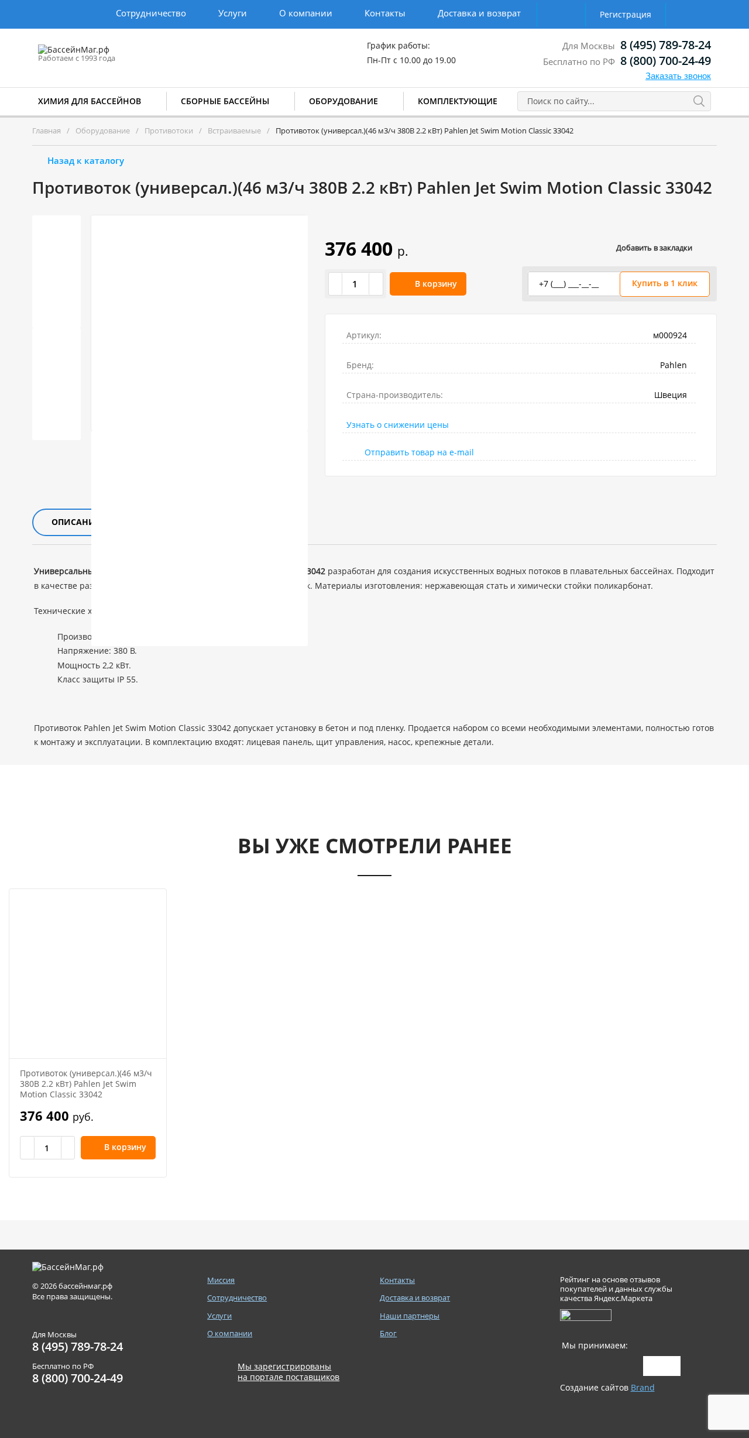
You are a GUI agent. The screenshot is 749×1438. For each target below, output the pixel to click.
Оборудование (343, 101)
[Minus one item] (336, 284)
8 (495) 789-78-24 (665, 45)
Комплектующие (457, 101)
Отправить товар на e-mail (419, 452)
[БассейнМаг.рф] (110, 55)
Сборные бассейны (225, 101)
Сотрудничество (151, 13)
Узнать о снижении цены (397, 424)
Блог (388, 1334)
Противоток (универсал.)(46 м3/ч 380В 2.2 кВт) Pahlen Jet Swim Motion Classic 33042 (86, 1084)
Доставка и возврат (479, 13)
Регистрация (625, 14)
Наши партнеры (409, 1316)
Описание (75, 521)
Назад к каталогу (85, 160)
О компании (305, 13)
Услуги (232, 13)
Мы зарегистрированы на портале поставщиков (288, 1371)
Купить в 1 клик (665, 283)
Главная (46, 130)
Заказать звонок (678, 76)
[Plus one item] (376, 284)
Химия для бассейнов (89, 101)
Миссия (221, 1280)
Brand (643, 1387)
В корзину (436, 283)
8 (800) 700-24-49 (665, 60)
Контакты (385, 13)
